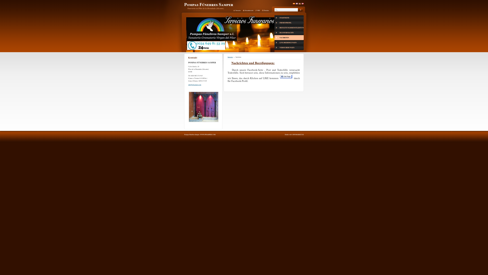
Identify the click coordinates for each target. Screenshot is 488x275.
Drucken (266, 10)
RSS (258, 10)
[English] (297, 4)
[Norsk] (303, 4)
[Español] (294, 4)
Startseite (230, 57)
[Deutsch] (300, 4)
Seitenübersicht (249, 10)
